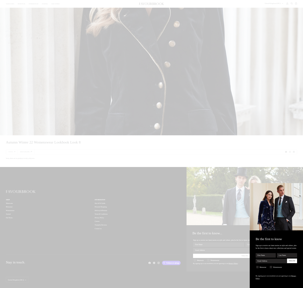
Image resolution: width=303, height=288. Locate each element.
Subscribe (292, 261)
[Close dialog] (299, 186)
